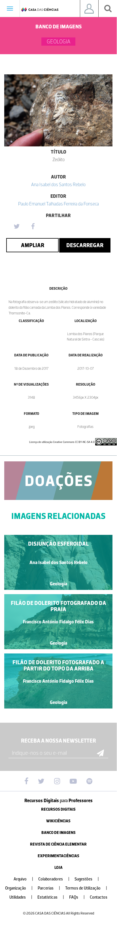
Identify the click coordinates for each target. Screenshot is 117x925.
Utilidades (20, 897)
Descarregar (84, 245)
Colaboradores (53, 879)
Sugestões (87, 879)
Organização (19, 888)
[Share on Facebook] (33, 226)
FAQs (77, 897)
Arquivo (23, 879)
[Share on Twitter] (16, 226)
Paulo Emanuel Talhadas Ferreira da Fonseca (58, 204)
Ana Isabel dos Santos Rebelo (58, 184)
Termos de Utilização (86, 888)
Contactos (98, 897)
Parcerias (49, 888)
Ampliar (32, 245)
